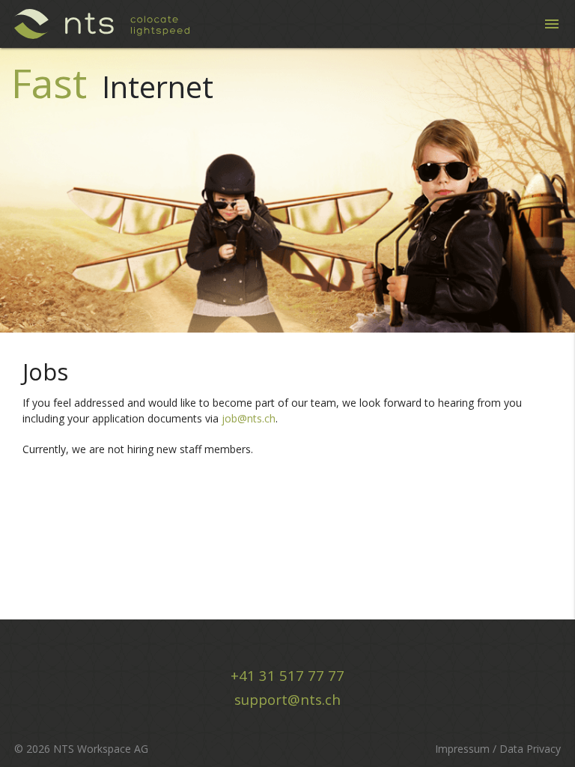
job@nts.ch (249, 418)
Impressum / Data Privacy (498, 749)
